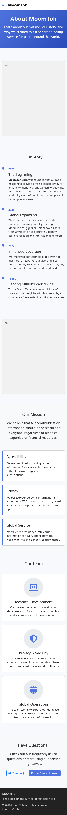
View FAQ (18, 773)
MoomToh (17, 5)
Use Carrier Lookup (47, 773)
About (5, 809)
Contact (17, 809)
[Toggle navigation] (60, 5)
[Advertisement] (33, 100)
